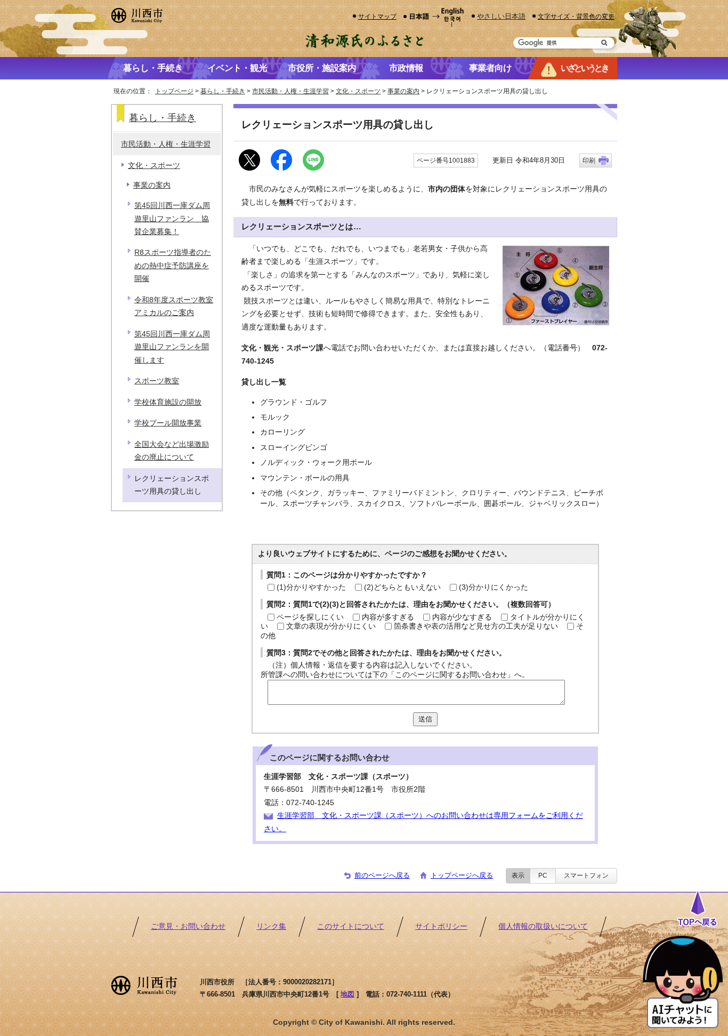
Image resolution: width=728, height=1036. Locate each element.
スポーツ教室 (156, 381)
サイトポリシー (441, 926)
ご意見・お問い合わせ (188, 926)
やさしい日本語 (501, 16)
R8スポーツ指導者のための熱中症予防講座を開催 (172, 265)
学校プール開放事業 (167, 423)
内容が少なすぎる (462, 617)
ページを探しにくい (310, 617)
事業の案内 (403, 91)
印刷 (589, 160)
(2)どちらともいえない (402, 587)
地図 (347, 994)
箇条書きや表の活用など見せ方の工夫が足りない (476, 626)
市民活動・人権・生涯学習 (290, 91)
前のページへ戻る (382, 875)
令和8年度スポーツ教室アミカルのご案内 (173, 306)
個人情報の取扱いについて (543, 926)
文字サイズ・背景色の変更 (576, 16)
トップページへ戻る (462, 875)
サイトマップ (377, 16)
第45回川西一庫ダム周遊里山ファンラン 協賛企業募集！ (172, 219)
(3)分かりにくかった (493, 587)
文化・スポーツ (358, 91)
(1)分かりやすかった (311, 587)
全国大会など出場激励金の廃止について (171, 450)
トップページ (174, 91)
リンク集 (271, 926)
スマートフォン (586, 875)
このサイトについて (350, 926)
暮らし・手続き (222, 91)
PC (542, 875)
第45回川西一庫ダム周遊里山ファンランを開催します (172, 347)
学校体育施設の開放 (167, 402)
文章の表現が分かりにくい (331, 626)
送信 (425, 719)
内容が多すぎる (388, 617)
